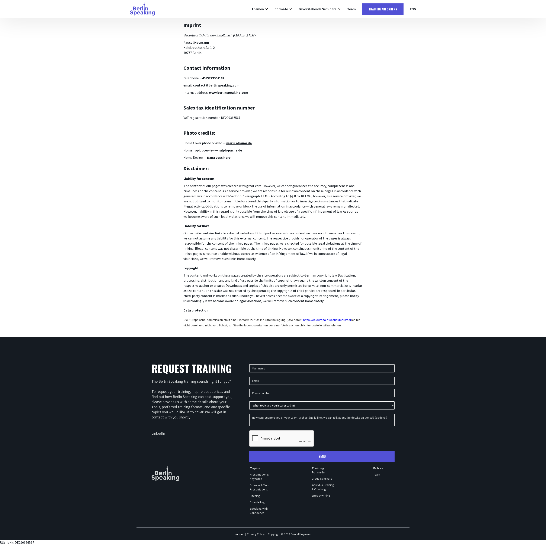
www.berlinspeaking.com (228, 92)
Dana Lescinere (219, 157)
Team (351, 9)
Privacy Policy (256, 534)
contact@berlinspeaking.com (216, 85)
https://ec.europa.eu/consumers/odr (327, 320)
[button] (259, 9)
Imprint (239, 534)
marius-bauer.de (239, 143)
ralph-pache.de (230, 150)
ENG (413, 9)
